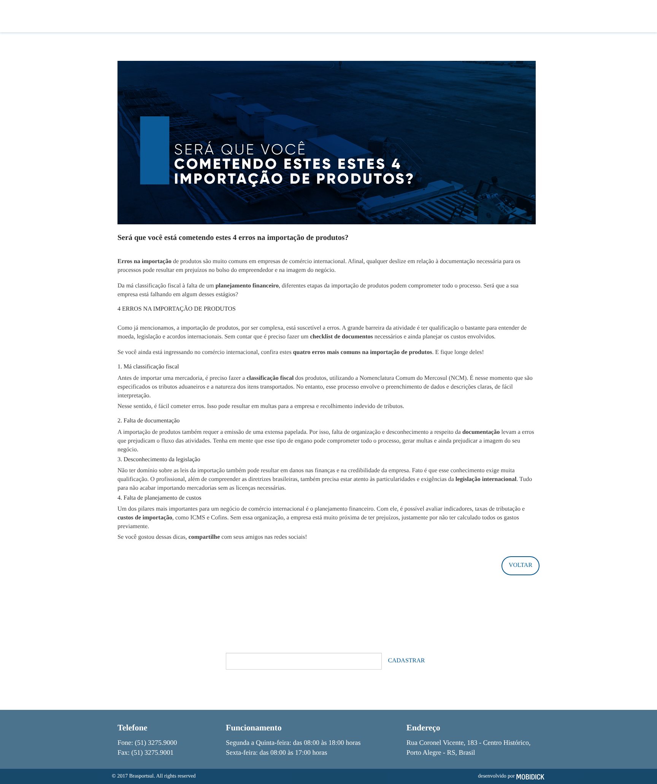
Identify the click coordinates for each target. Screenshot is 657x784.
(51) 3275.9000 (156, 742)
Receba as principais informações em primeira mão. (297, 645)
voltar (520, 565)
